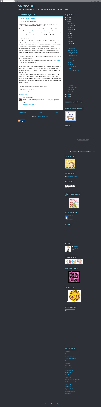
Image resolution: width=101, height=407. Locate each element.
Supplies (70, 187)
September (70, 29)
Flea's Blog (67, 363)
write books (56, 30)
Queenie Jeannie (27, 97)
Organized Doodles (69, 389)
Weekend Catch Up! (72, 78)
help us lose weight (47, 32)
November (70, 25)
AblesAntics (26, 6)
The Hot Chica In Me (70, 391)
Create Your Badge (69, 219)
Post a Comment (25, 107)
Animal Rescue (68, 353)
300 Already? (71, 64)
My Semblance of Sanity (71, 381)
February (70, 43)
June (69, 35)
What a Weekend (72, 66)
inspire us (46, 30)
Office (66, 187)
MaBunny (76, 246)
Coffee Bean (68, 360)
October (70, 27)
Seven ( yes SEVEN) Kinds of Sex (72, 47)
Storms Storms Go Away (73, 74)
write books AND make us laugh (31, 32)
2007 (68, 96)
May (69, 37)
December (70, 23)
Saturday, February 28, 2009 (29, 104)
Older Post (58, 112)
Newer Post (22, 112)
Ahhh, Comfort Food (72, 87)
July (69, 33)
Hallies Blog (68, 365)
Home (40, 112)
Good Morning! (71, 89)
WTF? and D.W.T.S (72, 50)
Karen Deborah (68, 372)
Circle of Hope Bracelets (70, 358)
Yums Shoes (68, 393)
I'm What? (70, 68)
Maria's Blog (68, 377)
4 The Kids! (68, 351)
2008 (68, 94)
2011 (68, 17)
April (69, 39)
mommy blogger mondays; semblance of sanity (33, 91)
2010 (68, 19)
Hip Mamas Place (69, 367)
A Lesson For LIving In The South (73, 53)
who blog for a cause (34, 30)
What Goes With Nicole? (73, 76)
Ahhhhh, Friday (71, 60)
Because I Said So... (70, 356)
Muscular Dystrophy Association (72, 379)
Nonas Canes (68, 386)
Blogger (58, 403)
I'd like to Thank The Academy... (72, 56)
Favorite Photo (71, 58)
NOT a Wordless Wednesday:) (71, 84)
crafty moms (54, 32)
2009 (68, 21)
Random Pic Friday (72, 80)
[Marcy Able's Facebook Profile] (66, 218)
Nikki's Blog (68, 384)
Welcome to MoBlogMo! (73, 45)
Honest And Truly (69, 370)
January (70, 91)
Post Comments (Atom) (43, 116)
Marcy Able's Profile (69, 215)
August (70, 31)
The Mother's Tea (72, 62)
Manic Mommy (68, 374)
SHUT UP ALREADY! (73, 82)
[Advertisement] (72, 338)
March (69, 41)
